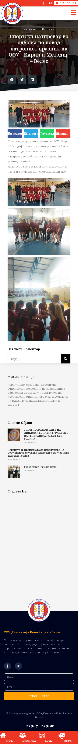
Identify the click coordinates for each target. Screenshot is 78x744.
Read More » (30, 442)
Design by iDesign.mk (39, 726)
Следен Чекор (39, 696)
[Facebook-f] (43, 3)
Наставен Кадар (29, 741)
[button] (12, 79)
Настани (48, 29)
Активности (32, 29)
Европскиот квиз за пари (40, 467)
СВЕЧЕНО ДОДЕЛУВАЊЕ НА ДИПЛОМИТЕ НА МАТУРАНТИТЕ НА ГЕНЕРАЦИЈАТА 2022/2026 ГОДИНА (46, 434)
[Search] (65, 358)
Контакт (68, 741)
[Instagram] (50, 3)
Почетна (9, 741)
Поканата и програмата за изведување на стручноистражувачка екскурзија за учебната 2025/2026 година (38, 452)
